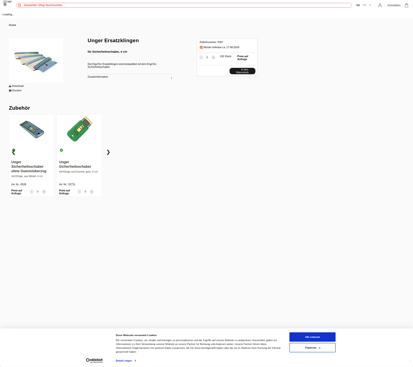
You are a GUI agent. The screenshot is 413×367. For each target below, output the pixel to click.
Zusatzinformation (98, 76)
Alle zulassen (312, 337)
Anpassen (310, 347)
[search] (19, 5)
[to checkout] (407, 5)
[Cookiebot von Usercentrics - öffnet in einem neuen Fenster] (94, 360)
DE (358, 5)
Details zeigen (124, 360)
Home (12, 25)
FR (364, 5)
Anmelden (393, 5)
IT (370, 5)
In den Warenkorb (242, 71)
